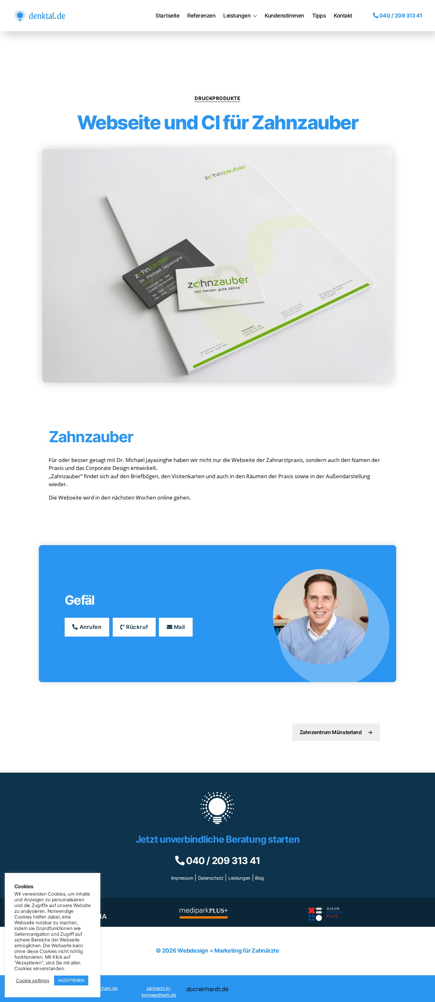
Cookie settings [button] (32, 981)
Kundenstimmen (284, 15)
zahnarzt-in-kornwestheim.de (159, 991)
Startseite (167, 15)
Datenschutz (211, 878)
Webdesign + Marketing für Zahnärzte (228, 950)
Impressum (182, 878)
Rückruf (136, 627)
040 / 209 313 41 (400, 15)
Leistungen (236, 15)
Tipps (319, 15)
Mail (178, 627)
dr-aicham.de (104, 988)
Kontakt (343, 15)
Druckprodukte (217, 98)
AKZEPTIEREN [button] (71, 980)
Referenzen (201, 15)
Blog (259, 878)
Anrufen (90, 627)
